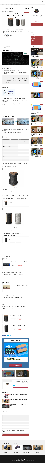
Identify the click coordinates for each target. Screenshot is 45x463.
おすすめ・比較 (33, 36)
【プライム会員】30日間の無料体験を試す (15, 365)
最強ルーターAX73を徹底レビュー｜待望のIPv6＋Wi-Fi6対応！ (37, 452)
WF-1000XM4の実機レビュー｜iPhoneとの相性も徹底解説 (18, 399)
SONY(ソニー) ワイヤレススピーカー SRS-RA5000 (16, 201)
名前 (2, 421)
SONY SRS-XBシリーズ (7, 45)
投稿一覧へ (21, 387)
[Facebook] (4, 335)
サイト (3, 427)
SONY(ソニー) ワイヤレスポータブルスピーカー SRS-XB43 (18, 261)
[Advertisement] (15, 110)
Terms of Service (30, 460)
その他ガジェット (7, 4)
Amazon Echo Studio (7, 46)
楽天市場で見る (18, 241)
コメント (3, 414)
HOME (3, 4)
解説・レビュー (33, 38)
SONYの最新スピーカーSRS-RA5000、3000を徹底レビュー (15, 4)
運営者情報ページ (36, 21)
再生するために (6, 37)
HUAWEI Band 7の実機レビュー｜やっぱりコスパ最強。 (36, 67)
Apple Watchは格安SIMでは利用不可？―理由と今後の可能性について (36, 89)
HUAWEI (35, 30)
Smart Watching (25, 459)
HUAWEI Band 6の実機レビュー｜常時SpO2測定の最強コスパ (36, 135)
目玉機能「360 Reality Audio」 (8, 35)
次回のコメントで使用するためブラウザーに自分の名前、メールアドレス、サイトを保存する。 (13, 430)
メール (3, 424)
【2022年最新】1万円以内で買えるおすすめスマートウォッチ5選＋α (36, 57)
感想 (5, 47)
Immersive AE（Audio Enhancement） (9, 38)
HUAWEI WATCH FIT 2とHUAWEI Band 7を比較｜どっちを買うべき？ (36, 100)
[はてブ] (10, 335)
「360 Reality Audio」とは (8, 36)
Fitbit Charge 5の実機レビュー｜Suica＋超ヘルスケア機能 (36, 146)
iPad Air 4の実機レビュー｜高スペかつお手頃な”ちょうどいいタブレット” (19, 405)
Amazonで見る (12, 241)
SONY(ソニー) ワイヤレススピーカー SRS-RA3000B (17, 325)
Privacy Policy (25, 460)
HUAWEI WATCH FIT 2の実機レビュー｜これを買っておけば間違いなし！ (36, 78)
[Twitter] (7, 335)
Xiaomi (38, 30)
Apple (31, 30)
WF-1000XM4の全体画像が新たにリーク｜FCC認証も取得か (18, 394)
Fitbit (40, 30)
